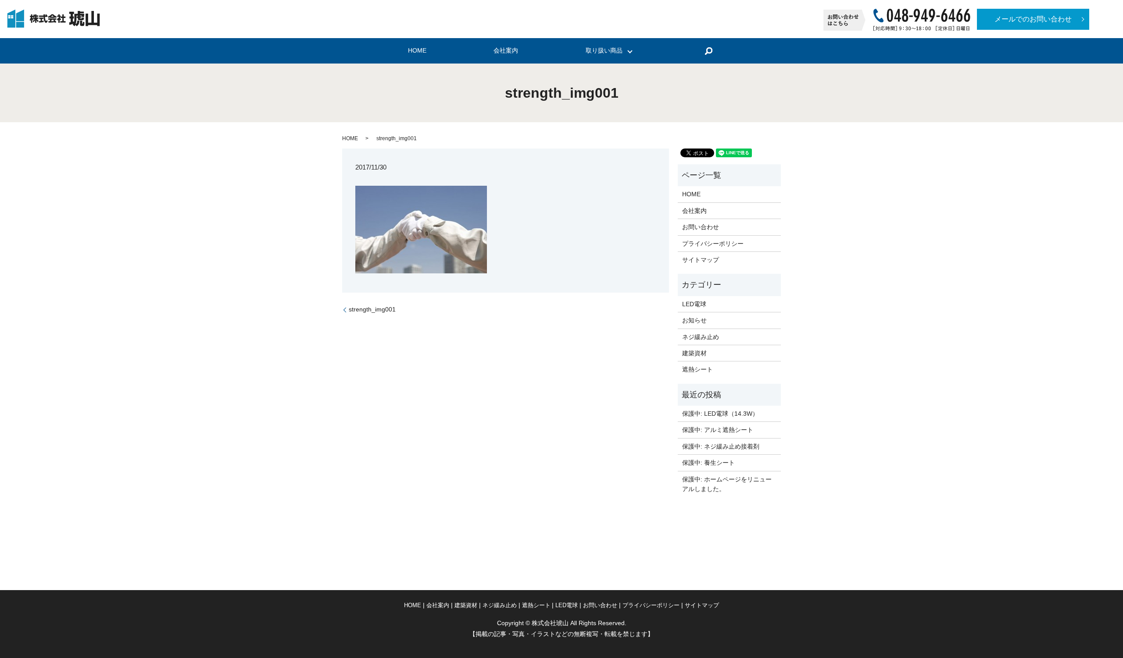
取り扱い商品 (604, 50)
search (708, 50)
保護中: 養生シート (708, 462)
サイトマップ (700, 259)
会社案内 (506, 50)
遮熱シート (697, 369)
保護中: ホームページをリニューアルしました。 (727, 484)
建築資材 (694, 353)
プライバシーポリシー (713, 243)
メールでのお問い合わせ (1033, 19)
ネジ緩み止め (700, 336)
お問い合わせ (700, 226)
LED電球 (694, 304)
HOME (417, 50)
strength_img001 (372, 309)
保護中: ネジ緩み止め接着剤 (720, 446)
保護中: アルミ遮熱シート (717, 429)
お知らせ (694, 320)
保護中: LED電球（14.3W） (720, 413)
